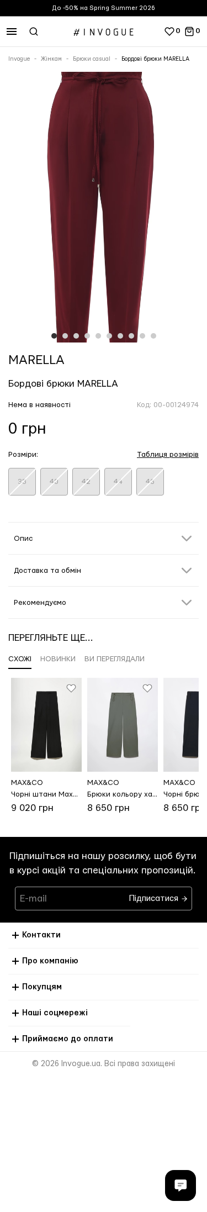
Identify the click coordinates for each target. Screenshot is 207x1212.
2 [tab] (65, 336)
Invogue (19, 59)
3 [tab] (76, 336)
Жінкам (51, 59)
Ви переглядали (114, 659)
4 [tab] (87, 336)
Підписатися (155, 895)
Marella (36, 360)
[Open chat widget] (180, 1185)
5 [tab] (98, 336)
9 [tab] (142, 336)
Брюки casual (91, 59)
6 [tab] (109, 336)
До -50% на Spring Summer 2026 (103, 8)
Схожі (19, 659)
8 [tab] (131, 336)
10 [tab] (153, 336)
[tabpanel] (103, 209)
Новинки (58, 659)
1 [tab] (54, 336)
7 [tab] (120, 336)
